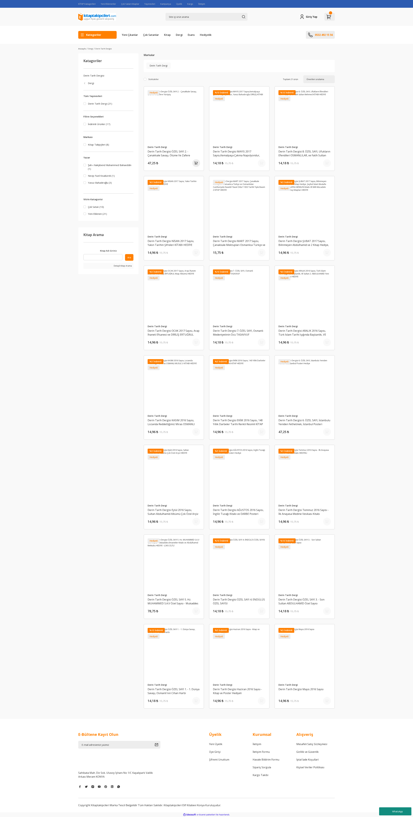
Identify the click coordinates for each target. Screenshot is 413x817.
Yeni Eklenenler (108, 3)
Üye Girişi (215, 752)
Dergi (179, 35)
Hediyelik (206, 35)
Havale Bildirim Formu (266, 759)
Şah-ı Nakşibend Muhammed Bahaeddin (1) (109, 166)
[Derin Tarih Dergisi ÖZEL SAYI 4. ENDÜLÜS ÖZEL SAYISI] (239, 564)
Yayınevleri (149, 3)
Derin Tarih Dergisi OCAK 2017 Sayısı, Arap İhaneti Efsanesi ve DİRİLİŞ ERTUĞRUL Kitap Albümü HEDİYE (173, 333)
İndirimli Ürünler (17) (99, 124)
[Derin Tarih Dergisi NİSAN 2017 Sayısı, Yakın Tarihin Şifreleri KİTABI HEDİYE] (174, 206)
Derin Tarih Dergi (157, 147)
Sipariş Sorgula (262, 767)
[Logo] (97, 17)
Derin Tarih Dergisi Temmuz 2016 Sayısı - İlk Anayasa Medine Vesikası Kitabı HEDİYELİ (303, 512)
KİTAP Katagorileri (87, 3)
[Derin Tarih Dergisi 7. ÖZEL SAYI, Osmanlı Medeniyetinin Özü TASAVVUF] (239, 295)
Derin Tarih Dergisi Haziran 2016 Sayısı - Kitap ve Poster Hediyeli (237, 691)
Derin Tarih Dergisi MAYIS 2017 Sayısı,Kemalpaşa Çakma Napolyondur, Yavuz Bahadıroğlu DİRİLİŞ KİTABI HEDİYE (238, 153)
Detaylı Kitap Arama (122, 265)
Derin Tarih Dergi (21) (100, 103)
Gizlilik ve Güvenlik (307, 752)
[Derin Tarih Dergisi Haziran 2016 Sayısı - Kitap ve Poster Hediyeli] (239, 654)
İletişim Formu (261, 752)
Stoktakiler (153, 79)
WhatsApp (397, 811)
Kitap (167, 35)
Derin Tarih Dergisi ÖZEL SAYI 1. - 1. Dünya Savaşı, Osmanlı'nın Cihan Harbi (173, 691)
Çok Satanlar (151, 35)
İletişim (201, 3)
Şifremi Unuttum (219, 759)
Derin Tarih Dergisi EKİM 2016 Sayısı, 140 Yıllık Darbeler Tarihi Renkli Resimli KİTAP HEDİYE (238, 422)
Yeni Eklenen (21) (97, 213)
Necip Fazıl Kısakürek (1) (101, 175)
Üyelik (179, 3)
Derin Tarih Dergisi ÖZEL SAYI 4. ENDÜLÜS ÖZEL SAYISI (239, 601)
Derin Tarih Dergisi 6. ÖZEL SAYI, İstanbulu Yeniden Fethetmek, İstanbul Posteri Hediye (304, 422)
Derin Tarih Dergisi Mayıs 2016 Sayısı (300, 689)
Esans (191, 35)
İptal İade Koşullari (307, 759)
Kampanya (165, 3)
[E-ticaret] (206, 814)
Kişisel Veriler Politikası (310, 767)
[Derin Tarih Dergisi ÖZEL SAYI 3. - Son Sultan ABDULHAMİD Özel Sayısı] (304, 564)
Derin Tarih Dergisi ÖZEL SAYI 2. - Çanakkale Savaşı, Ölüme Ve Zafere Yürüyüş (169, 153)
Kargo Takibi (260, 775)
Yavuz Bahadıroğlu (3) (100, 182)
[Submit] (157, 745)
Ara (129, 257)
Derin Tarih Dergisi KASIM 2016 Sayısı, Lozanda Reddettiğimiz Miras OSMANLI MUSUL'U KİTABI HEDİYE (171, 422)
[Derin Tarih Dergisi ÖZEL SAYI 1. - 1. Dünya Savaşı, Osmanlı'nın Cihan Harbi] (174, 654)
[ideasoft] (189, 814)
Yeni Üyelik (215, 744)
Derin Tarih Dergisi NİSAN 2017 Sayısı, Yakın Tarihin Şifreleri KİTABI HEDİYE (171, 243)
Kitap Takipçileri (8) (98, 144)
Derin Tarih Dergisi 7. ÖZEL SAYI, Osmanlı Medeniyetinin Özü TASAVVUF (238, 332)
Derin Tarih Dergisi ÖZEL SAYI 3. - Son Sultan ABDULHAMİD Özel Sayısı (301, 601)
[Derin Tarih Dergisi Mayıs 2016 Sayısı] (304, 654)
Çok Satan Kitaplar (130, 3)
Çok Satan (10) (96, 206)
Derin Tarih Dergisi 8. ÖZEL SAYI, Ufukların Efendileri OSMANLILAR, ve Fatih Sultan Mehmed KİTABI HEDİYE (304, 153)
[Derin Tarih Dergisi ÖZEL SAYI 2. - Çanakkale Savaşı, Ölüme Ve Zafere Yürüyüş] (174, 116)
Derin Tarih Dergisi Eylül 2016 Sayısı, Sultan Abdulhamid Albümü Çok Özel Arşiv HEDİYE (173, 512)
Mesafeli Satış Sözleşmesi (311, 744)
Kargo (190, 3)
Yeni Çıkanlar (130, 35)
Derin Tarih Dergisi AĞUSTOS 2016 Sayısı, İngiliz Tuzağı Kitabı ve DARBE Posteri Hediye (238, 512)
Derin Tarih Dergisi (103, 48)
